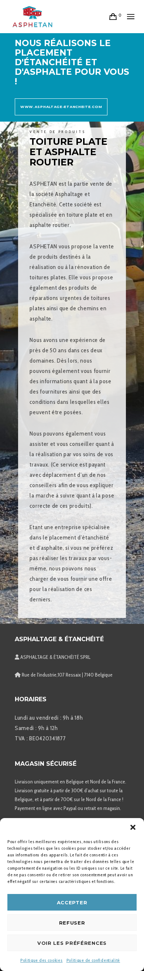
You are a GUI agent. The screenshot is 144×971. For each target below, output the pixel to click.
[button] (133, 827)
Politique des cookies (41, 960)
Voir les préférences (72, 943)
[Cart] (113, 16)
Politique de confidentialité (93, 960)
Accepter (72, 902)
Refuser (72, 923)
